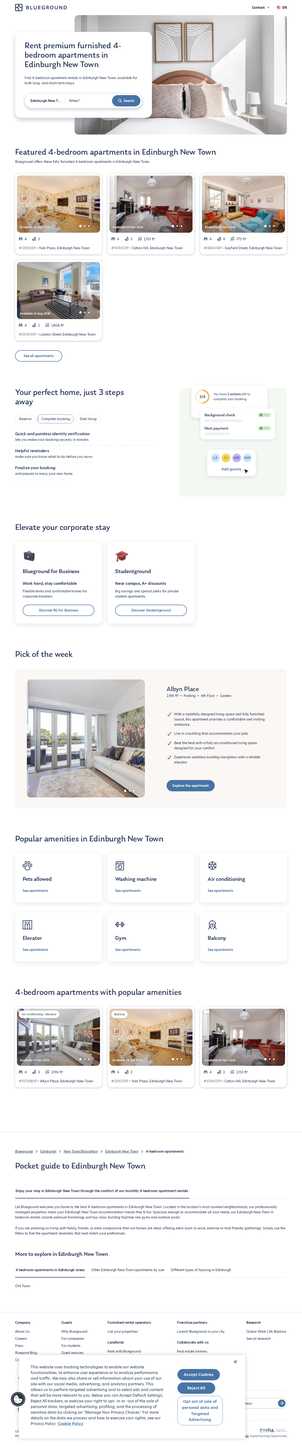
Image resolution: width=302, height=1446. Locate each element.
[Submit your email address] (281, 1403)
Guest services (72, 1352)
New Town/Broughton (81, 1151)
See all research (258, 1338)
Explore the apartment (190, 785)
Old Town (22, 1286)
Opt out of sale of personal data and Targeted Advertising (200, 1410)
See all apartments (39, 356)
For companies (72, 1338)
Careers (21, 1338)
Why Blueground (74, 1331)
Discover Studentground (150, 610)
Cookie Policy (70, 1423)
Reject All (196, 1388)
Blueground (24, 1151)
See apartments (35, 890)
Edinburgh (48, 1151)
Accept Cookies (199, 1374)
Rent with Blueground (124, 1351)
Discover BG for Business (58, 610)
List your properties (123, 1331)
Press (19, 1345)
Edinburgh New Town (121, 1151)
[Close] (235, 1362)
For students (70, 1345)
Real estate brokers (192, 1351)
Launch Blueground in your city (201, 1331)
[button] (18, 1399)
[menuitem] (102, 1193)
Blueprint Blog (26, 1352)
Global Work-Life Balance (266, 1331)
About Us (22, 1331)
